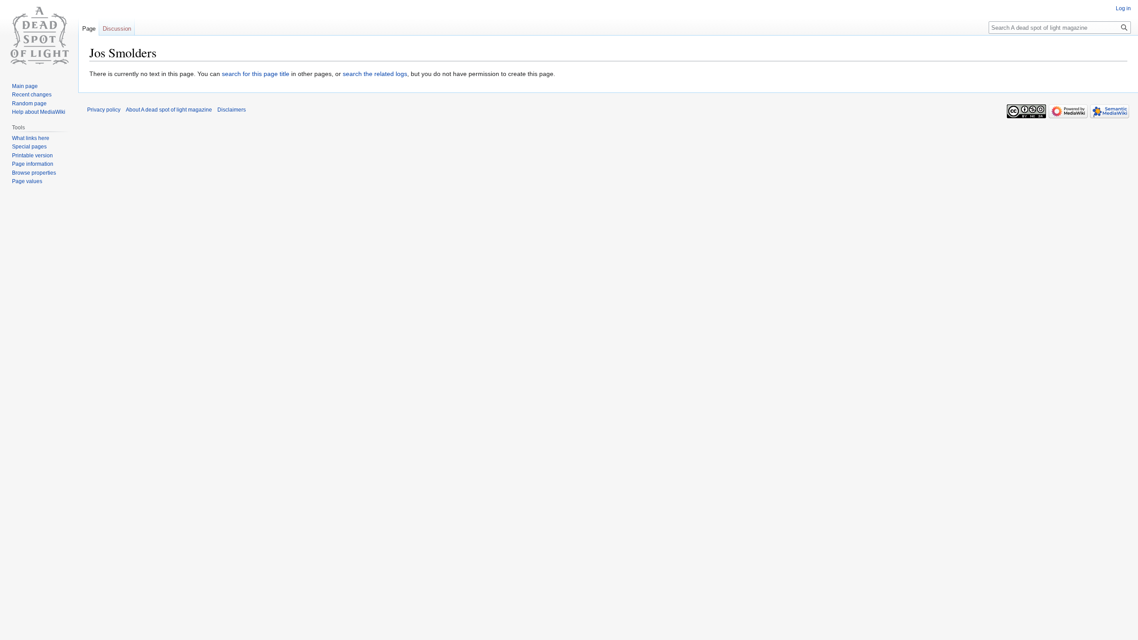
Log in (1123, 8)
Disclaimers (231, 110)
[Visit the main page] (39, 35)
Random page (29, 103)
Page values (27, 181)
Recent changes (32, 95)
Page (89, 28)
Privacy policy (103, 110)
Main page (25, 86)
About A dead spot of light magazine (169, 110)
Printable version (32, 155)
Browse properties (34, 173)
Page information (32, 164)
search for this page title (255, 73)
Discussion (117, 28)
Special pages (29, 147)
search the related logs (375, 73)
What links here (30, 138)
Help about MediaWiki (38, 112)
